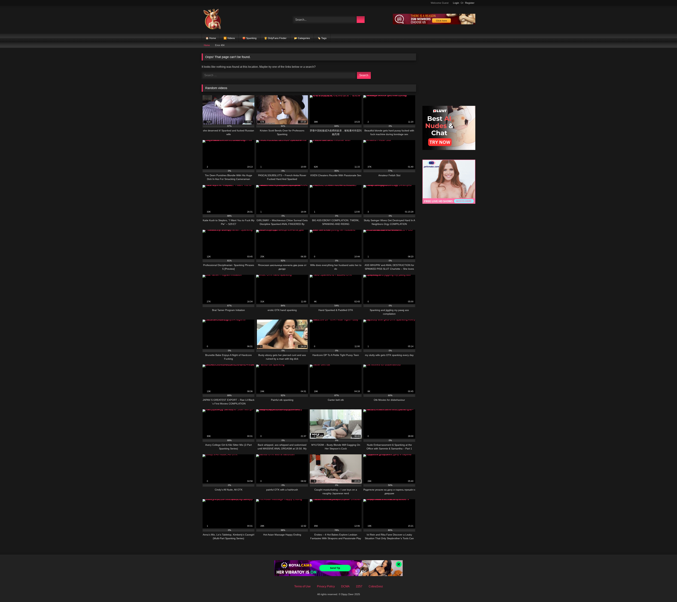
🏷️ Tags (322, 38)
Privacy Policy (326, 586)
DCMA (345, 586)
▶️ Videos (229, 38)
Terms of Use (302, 586)
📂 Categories (302, 38)
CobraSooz (376, 586)
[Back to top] (666, 591)
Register (469, 2)
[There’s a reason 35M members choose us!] (434, 23)
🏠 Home (211, 38)
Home (207, 45)
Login (456, 2)
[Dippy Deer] (212, 19)
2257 (359, 586)
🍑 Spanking (249, 38)
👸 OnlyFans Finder (275, 38)
